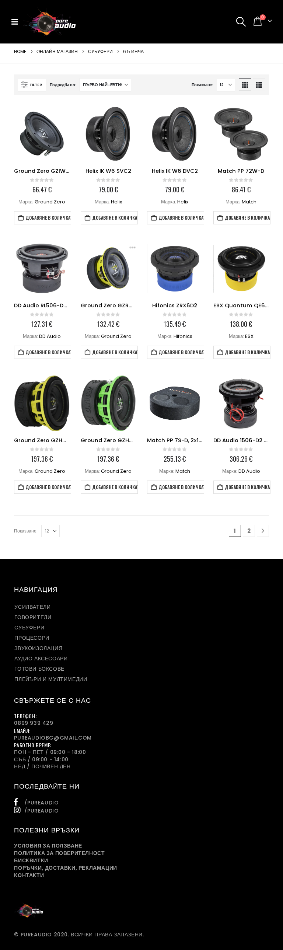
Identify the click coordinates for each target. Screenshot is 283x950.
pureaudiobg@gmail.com (53, 737)
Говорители (32, 617)
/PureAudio (41, 802)
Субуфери (29, 627)
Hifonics (183, 336)
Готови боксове (39, 669)
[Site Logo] (49, 21)
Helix (116, 201)
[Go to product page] (41, 133)
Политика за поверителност (59, 853)
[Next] (263, 531)
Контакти (29, 875)
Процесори (31, 638)
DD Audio (50, 336)
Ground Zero (50, 201)
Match (249, 201)
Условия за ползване (48, 845)
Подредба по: (63, 85)
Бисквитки (31, 860)
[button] (17, 21)
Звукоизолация (38, 648)
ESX (249, 336)
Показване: (202, 85)
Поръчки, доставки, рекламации (65, 868)
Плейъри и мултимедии (50, 679)
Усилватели (32, 607)
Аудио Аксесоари (40, 658)
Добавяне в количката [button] (48, 217)
